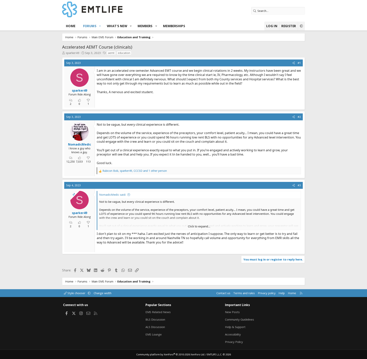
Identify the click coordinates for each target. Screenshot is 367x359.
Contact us (223, 293)
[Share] (293, 62)
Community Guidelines (239, 319)
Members (145, 26)
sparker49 (72, 53)
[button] (100, 26)
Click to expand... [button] (199, 226)
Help (281, 293)
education (124, 53)
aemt (111, 53)
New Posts (232, 312)
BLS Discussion (155, 319)
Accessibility (233, 334)
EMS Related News (158, 312)
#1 (299, 63)
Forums (89, 26)
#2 (299, 117)
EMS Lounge (153, 334)
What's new (117, 26)
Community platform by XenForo (170, 354)
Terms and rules (244, 293)
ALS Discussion (155, 327)
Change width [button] (102, 293)
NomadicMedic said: (112, 194)
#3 (299, 185)
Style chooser (76, 293)
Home (71, 26)
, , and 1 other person (134, 171)
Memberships (174, 26)
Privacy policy (267, 293)
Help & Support (235, 327)
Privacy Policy (234, 342)
